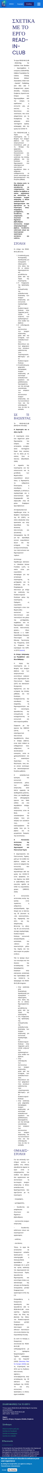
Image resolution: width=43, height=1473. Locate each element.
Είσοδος (29, 4)
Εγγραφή (20, 4)
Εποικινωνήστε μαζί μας (11, 1429)
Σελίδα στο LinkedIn (9, 1436)
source (22, 650)
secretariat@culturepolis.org (7, 1445)
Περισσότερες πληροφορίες (10, 1466)
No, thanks (12, 1470)
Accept (4, 1470)
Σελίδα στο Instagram (10, 1433)
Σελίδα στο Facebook (10, 1431)
